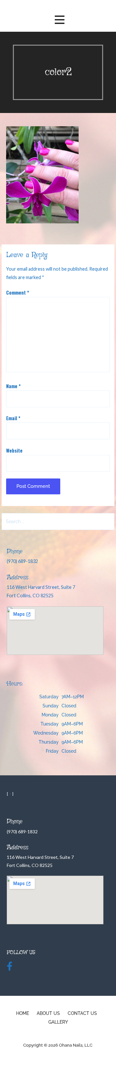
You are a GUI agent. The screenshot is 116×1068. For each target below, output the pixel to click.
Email (13, 418)
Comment (17, 292)
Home (22, 1013)
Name (13, 386)
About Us (48, 1013)
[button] (60, 19)
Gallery (58, 1022)
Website (14, 450)
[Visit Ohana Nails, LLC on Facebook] (10, 968)
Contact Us (82, 1013)
